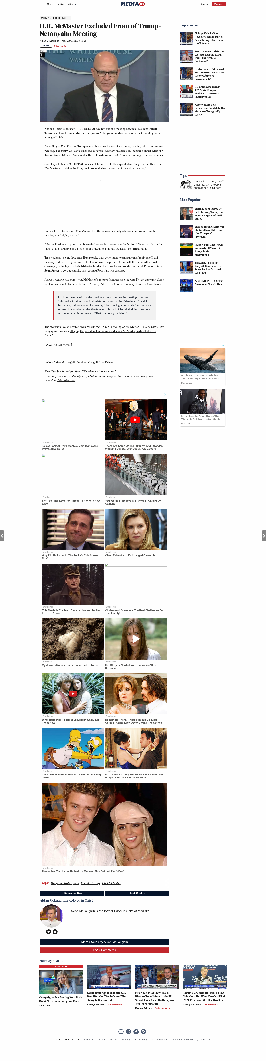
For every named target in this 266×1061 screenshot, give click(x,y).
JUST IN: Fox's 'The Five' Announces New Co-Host (209, 282)
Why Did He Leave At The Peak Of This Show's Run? (70, 557)
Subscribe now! (66, 380)
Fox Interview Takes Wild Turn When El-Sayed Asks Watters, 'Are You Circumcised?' (209, 74)
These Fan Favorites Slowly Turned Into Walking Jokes (71, 776)
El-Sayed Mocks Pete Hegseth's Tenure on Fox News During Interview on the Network (209, 38)
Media (50, 4)
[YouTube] (121, 1031)
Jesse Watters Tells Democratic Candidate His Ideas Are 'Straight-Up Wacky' (210, 110)
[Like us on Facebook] (136, 1031)
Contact (205, 1039)
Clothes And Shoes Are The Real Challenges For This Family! (134, 612)
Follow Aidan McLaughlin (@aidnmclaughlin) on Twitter (78, 362)
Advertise (114, 1039)
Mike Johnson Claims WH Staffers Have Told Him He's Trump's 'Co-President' (209, 231)
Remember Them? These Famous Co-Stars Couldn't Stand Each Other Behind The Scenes (133, 721)
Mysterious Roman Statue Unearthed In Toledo (70, 665)
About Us (88, 1039)
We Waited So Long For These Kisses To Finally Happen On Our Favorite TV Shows (134, 776)
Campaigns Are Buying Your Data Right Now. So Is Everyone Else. (61, 999)
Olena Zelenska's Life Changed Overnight (130, 555)
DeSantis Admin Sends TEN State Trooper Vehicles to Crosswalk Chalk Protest (207, 92)
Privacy (126, 1039)
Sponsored (45, 1005)
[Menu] (41, 4)
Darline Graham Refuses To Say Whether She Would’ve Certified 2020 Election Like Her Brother (204, 996)
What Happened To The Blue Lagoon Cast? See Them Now (70, 721)
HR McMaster (111, 883)
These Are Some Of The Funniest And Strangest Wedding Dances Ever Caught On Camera (134, 447)
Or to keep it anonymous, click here (207, 186)
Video (72, 4)
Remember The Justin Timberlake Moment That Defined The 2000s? (83, 871)
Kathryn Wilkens (96, 1004)
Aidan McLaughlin (49, 41)
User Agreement (159, 1039)
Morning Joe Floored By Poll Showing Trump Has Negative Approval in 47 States (209, 214)
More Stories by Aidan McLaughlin (104, 942)
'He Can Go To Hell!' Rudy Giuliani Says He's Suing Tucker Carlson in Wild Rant (208, 268)
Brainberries (48, 442)
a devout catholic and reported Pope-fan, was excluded (93, 270)
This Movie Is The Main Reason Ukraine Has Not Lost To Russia (71, 612)
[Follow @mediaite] (128, 1031)
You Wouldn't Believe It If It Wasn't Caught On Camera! (133, 502)
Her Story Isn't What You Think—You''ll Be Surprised (131, 667)
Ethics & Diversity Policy (184, 1039)
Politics (60, 4)
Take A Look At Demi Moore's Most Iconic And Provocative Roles (70, 447)
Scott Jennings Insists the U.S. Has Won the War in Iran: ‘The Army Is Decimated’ (209, 56)
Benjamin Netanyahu (65, 883)
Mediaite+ (219, 4)
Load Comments (104, 950)
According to (60, 146)
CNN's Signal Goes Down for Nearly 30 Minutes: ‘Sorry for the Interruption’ (209, 250)
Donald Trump (90, 883)
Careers (101, 1039)
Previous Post (2, 535)
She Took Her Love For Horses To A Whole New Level (71, 502)
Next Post (264, 535)
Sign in (204, 4)
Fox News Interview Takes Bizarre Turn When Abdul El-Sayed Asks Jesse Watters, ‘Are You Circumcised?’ (155, 998)
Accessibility (140, 1039)
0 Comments (60, 46)
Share (46, 45)
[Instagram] (143, 1031)
